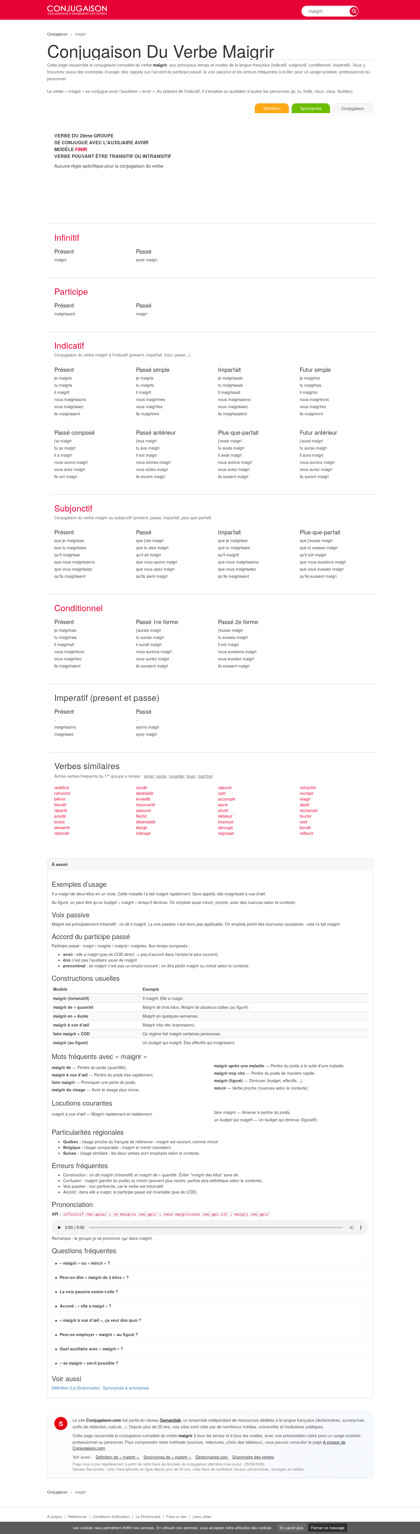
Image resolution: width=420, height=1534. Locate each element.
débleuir (225, 816)
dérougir (225, 827)
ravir (304, 822)
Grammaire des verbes (253, 1457)
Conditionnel (78, 607)
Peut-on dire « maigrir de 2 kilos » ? (94, 1277)
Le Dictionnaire (148, 1516)
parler (161, 776)
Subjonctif (73, 508)
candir (141, 787)
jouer (191, 776)
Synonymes (310, 108)
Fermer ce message (327, 1527)
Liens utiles (202, 1516)
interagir (143, 833)
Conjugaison (57, 34)
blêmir (59, 799)
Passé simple (152, 370)
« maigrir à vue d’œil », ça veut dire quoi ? (100, 1320)
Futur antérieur (318, 432)
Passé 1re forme (157, 622)
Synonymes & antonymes (126, 1388)
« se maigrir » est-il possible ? (89, 1363)
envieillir (143, 799)
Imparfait (229, 370)
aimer (149, 776)
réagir (305, 799)
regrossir (226, 833)
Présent (64, 251)
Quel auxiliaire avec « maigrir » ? (91, 1348)
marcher (205, 776)
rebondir (61, 833)
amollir (60, 816)
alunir (223, 804)
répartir (60, 810)
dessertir (62, 827)
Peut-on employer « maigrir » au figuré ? (99, 1334)
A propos (54, 1516)
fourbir (305, 816)
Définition (271, 108)
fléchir (141, 816)
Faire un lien (176, 1516)
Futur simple (315, 370)
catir (222, 793)
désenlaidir (146, 822)
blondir (60, 804)
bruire (59, 822)
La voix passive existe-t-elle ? (89, 1291)
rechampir (309, 810)
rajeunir (225, 787)
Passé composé (74, 432)
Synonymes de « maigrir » (167, 1457)
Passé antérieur (156, 432)
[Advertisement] (295, 172)
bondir (305, 827)
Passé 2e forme (238, 622)
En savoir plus (291, 1527)
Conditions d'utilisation (111, 1516)
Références (77, 1516)
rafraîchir (62, 793)
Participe (71, 291)
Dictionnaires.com (212, 1457)
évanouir (226, 822)
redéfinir (61, 787)
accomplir (226, 799)
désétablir (145, 793)
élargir (141, 827)
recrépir (307, 793)
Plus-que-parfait (238, 432)
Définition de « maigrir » (118, 1457)
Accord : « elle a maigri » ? (85, 1306)
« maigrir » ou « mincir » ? (85, 1263)
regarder (176, 776)
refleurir (307, 833)
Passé (143, 251)
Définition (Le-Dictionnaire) (76, 1388)
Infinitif (66, 237)
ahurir (223, 810)
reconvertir (145, 804)
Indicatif (69, 345)
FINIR (81, 149)
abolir (305, 804)
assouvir (143, 810)
